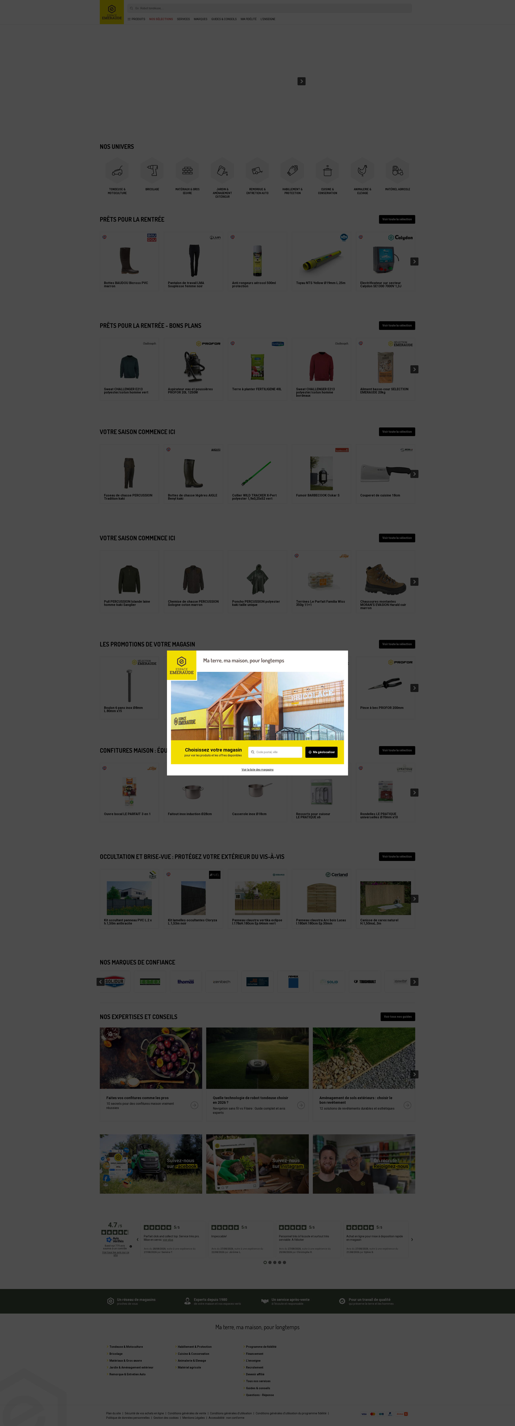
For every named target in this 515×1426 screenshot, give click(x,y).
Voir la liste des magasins (258, 769)
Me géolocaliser (324, 752)
